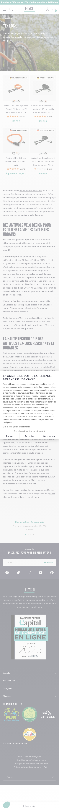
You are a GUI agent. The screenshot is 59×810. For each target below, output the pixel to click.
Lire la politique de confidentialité (16, 427)
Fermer (9, 436)
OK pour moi (49, 436)
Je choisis (29, 436)
